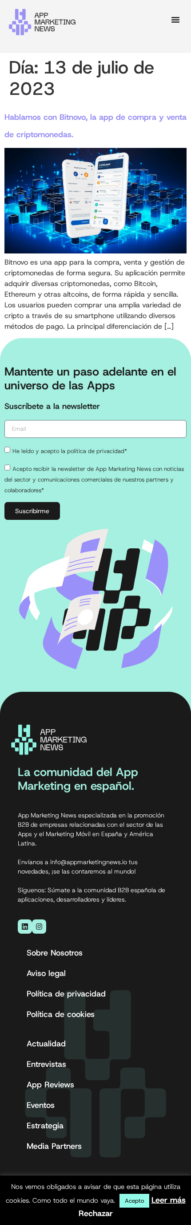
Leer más (168, 1200)
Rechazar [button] (96, 1213)
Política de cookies (61, 1014)
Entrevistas (46, 1064)
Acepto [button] (134, 1201)
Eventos (41, 1105)
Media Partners (54, 1146)
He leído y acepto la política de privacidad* (69, 451)
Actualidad (46, 1043)
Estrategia (45, 1125)
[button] (175, 19)
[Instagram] (39, 926)
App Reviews (50, 1084)
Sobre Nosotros (55, 952)
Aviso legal (46, 973)
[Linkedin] (25, 926)
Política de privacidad (66, 993)
